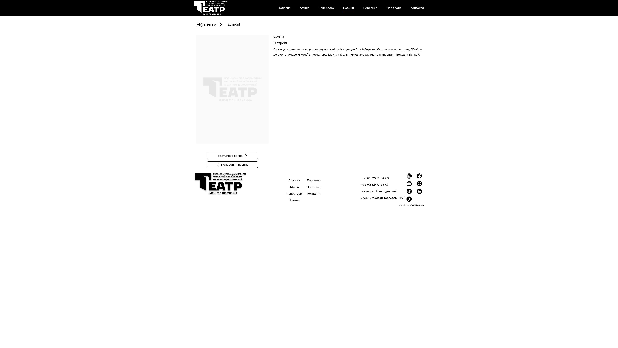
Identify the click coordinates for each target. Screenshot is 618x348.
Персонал (370, 7)
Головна (284, 7)
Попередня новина (234, 164)
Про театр (394, 7)
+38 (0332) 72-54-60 (375, 178)
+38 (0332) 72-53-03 (375, 184)
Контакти (417, 7)
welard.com (417, 205)
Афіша (304, 7)
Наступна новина (230, 155)
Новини (348, 7)
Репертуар (326, 7)
